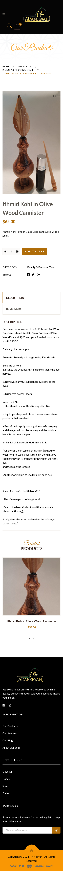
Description (15, 297)
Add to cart (35, 251)
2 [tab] (33, 638)
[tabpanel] (31, 593)
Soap (5, 785)
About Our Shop (11, 747)
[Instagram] (10, 705)
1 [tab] (30, 638)
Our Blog (8, 740)
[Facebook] (4, 705)
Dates (6, 793)
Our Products (10, 726)
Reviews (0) (14, 308)
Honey (6, 778)
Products (24, 66)
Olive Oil (7, 771)
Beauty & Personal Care (18, 70)
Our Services (10, 733)
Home (6, 66)
